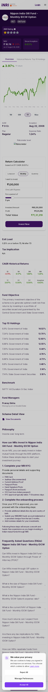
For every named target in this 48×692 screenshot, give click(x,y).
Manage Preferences (24, 678)
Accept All (24, 685)
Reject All (24, 672)
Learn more (34, 666)
